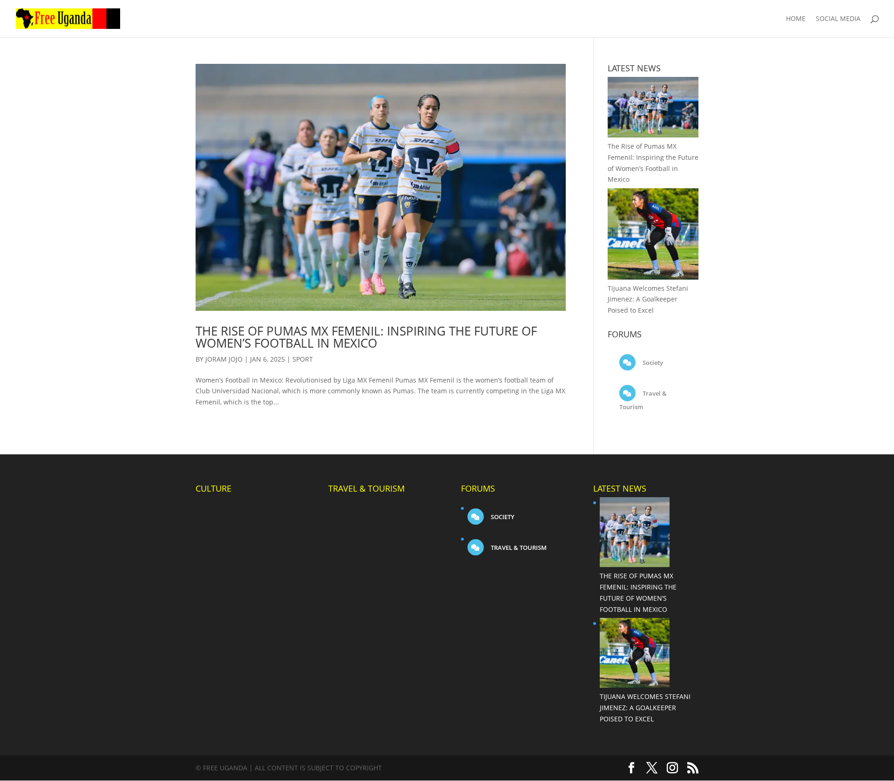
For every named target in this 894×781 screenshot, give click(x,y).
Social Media (838, 19)
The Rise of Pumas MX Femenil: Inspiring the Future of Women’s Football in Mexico (366, 336)
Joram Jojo (224, 359)
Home (796, 19)
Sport (302, 359)
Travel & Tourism (518, 547)
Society (652, 362)
